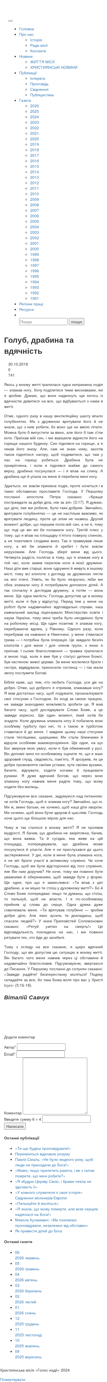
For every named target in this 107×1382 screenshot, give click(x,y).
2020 (34, 138)
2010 (34, 193)
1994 (34, 281)
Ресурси (26, 309)
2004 (34, 226)
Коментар (13, 1112)
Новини (26, 56)
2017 (34, 155)
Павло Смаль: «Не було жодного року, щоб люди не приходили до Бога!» (54, 1161)
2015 (34, 166)
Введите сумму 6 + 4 (22, 1119)
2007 (34, 210)
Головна (26, 28)
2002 (34, 237)
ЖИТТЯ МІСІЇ (42, 61)
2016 (34, 160)
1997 (34, 265)
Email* (9, 1054)
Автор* (10, 1047)
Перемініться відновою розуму (42, 1153)
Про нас (26, 34)
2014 (34, 171)
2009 (34, 199)
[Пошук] (21, 314)
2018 (34, 149)
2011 (34, 188)
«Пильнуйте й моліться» (37, 1203)
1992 (34, 292)
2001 (34, 243)
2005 (34, 221)
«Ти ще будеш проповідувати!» (43, 1148)
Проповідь (39, 83)
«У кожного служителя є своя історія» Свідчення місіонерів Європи (49, 1194)
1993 (34, 287)
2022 (34, 127)
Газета (25, 100)
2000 (34, 248)
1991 (34, 298)
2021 (34, 133)
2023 (34, 122)
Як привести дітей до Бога (38, 1230)
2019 (34, 144)
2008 (34, 204)
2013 (34, 177)
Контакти (38, 50)
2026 (34, 105)
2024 (34, 116)
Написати (15, 1126)
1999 (34, 254)
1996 (34, 270)
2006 (34, 215)
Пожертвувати (12, 1379)
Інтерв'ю (37, 78)
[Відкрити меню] (10, 21)
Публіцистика (42, 94)
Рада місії (39, 45)
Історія (36, 39)
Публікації (28, 72)
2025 (34, 111)
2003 (34, 232)
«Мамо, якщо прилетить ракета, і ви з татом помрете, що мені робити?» (54, 1172)
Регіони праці (31, 303)
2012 (34, 182)
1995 (34, 276)
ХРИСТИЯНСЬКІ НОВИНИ (53, 67)
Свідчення (39, 89)
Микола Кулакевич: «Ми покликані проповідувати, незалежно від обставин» (51, 1222)
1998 (34, 259)
